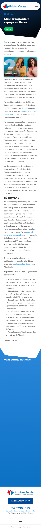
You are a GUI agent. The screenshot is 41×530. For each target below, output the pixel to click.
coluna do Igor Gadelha (23, 264)
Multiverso (26, 527)
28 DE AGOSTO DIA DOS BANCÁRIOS (17, 370)
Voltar (9, 29)
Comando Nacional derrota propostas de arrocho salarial (19, 405)
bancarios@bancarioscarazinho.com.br (20, 511)
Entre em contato (20, 501)
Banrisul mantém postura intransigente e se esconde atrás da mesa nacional (18, 443)
